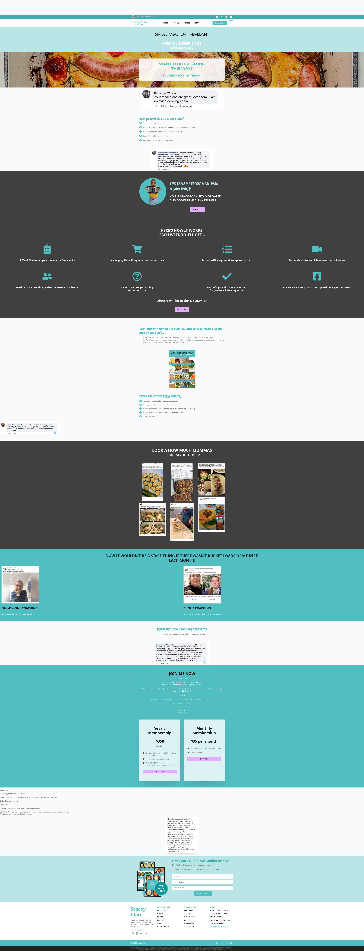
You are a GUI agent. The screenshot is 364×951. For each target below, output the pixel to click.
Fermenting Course (218, 914)
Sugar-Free (189, 923)
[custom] (217, 17)
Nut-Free (188, 920)
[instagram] (137, 933)
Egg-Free (188, 914)
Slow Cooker (163, 927)
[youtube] (145, 933)
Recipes (164, 23)
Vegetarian (189, 927)
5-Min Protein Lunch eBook (219, 927)
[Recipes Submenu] (170, 23)
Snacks (160, 923)
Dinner (160, 917)
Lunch (160, 914)
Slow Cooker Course (219, 910)
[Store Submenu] (180, 23)
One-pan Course (217, 917)
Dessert (160, 920)
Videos (187, 23)
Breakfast (161, 910)
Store (176, 23)
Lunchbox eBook (217, 923)
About (196, 23)
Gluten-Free (189, 917)
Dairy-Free (188, 910)
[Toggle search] (230, 22)
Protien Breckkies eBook (221, 920)
